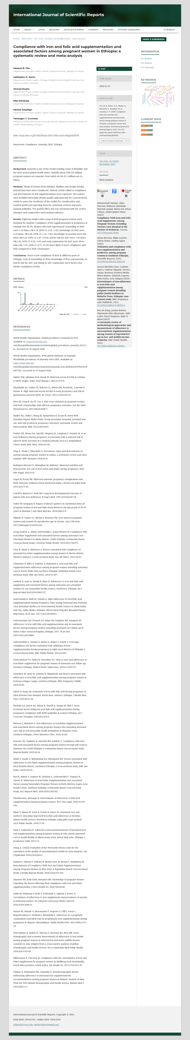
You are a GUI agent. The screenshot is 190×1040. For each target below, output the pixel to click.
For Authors (146, 63)
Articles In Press (74, 29)
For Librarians (147, 67)
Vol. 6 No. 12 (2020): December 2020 (52, 38)
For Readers (146, 58)
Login (41, 29)
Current (93, 29)
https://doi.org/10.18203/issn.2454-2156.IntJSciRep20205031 (49, 135)
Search (170, 29)
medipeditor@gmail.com (46, 1024)
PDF (102, 69)
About (28, 29)
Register (54, 29)
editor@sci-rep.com (23, 1024)
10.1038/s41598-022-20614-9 (111, 261)
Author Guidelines (129, 29)
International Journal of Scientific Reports (58, 14)
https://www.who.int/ (36, 341)
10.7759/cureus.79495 (108, 232)
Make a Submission (153, 39)
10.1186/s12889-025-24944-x (111, 345)
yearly (84, 314)
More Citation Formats (112, 141)
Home (16, 29)
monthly (76, 314)
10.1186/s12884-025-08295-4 (111, 305)
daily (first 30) (64, 314)
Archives (108, 29)
